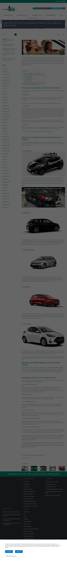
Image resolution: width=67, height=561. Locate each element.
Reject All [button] (19, 551)
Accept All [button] (9, 551)
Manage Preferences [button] (11, 556)
